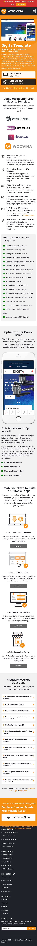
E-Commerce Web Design (10, 832)
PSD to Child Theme (9, 836)
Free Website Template (29, 826)
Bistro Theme (7, 862)
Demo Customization (9, 839)
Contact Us (6, 888)
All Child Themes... (8, 869)
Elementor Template (13, 828)
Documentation (7, 877)
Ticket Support (7, 884)
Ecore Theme (7, 865)
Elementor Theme (25, 828)
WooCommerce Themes (26, 824)
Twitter (5, 906)
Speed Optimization (9, 843)
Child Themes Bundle (9, 847)
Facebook (6, 899)
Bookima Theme (8, 858)
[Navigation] (34, 11)
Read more (21, 4)
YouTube (5, 903)
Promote (5, 914)
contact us (23, 791)
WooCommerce (28, 215)
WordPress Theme (13, 824)
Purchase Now (16, 82)
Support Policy (7, 891)
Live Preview (15, 74)
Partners (5, 910)
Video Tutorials (7, 880)
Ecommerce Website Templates (12, 826)
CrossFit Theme (7, 854)
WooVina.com (21, 940)
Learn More (18, 546)
